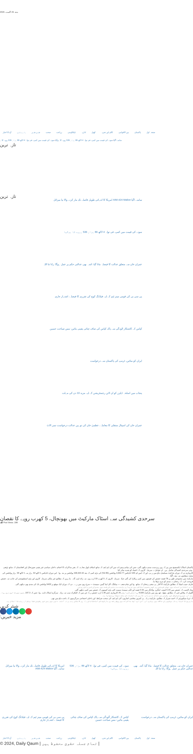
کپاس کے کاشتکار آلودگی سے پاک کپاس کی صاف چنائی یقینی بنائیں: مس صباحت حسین (96, 328)
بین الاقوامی (124, 132)
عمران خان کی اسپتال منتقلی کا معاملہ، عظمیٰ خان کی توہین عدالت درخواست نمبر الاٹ (94, 425)
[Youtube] (3, 6)
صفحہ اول (151, 132)
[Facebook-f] (11, 6)
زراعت (59, 132)
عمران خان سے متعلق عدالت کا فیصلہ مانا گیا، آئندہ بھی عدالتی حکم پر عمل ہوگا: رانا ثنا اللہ (92, 264)
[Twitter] (34, 730)
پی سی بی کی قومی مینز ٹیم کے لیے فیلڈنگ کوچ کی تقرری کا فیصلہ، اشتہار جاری (98, 296)
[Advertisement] (96, 170)
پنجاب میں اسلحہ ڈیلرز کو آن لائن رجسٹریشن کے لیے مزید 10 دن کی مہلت (102, 393)
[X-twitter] (34, 6)
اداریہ (83, 132)
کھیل (94, 132)
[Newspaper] (41, 6)
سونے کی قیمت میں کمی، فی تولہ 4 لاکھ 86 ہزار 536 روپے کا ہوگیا (93, 140)
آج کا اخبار (7, 132)
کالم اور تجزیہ (107, 132)
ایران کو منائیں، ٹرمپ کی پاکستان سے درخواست (116, 360)
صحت (48, 132)
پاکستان (138, 132)
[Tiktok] (18, 6)
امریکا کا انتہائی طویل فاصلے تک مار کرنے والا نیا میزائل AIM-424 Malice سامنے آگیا (98, 199)
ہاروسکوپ (21, 132)
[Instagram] (26, 6)
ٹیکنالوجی (72, 132)
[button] (3, 611)
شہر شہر (36, 132)
